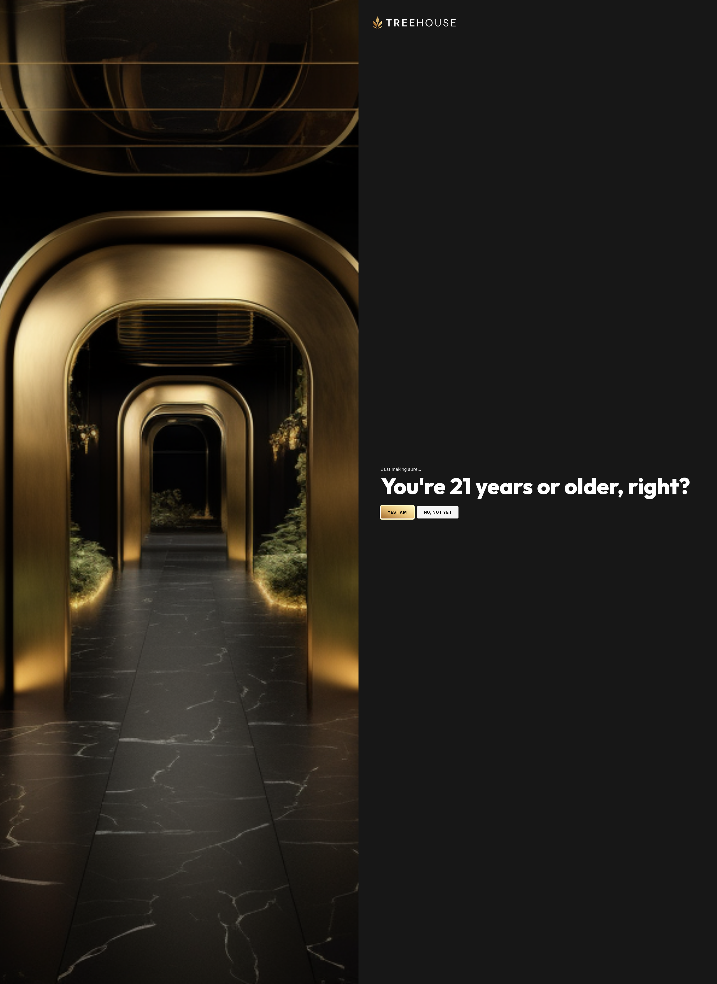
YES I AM (397, 512)
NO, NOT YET (438, 512)
